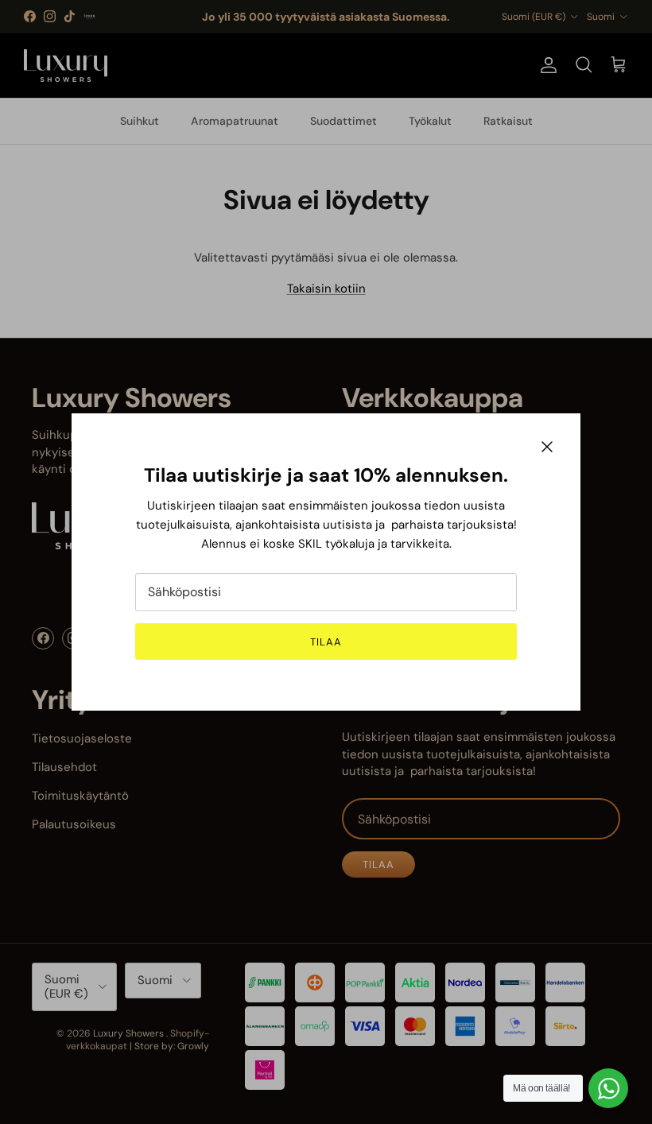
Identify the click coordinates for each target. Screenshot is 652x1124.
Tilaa (326, 642)
